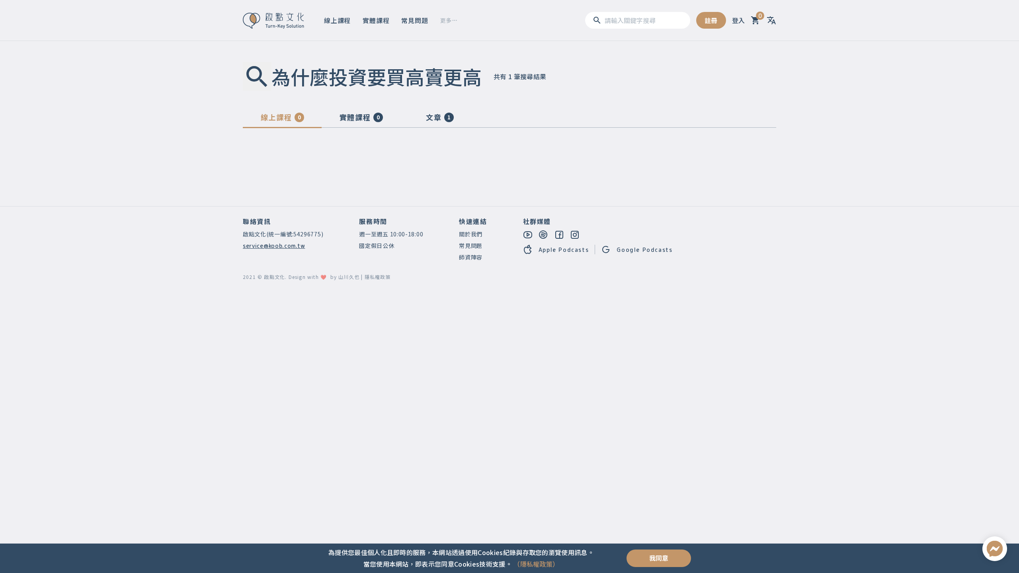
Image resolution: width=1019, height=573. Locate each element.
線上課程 (337, 20)
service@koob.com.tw (274, 245)
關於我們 (470, 234)
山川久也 (348, 276)
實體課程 (376, 20)
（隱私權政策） (536, 564)
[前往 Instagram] (575, 235)
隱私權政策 (378, 276)
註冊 (711, 20)
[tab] (282, 119)
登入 (738, 20)
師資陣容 (470, 257)
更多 (446, 20)
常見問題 (414, 20)
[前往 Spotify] (544, 235)
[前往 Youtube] (528, 235)
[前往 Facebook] (559, 235)
